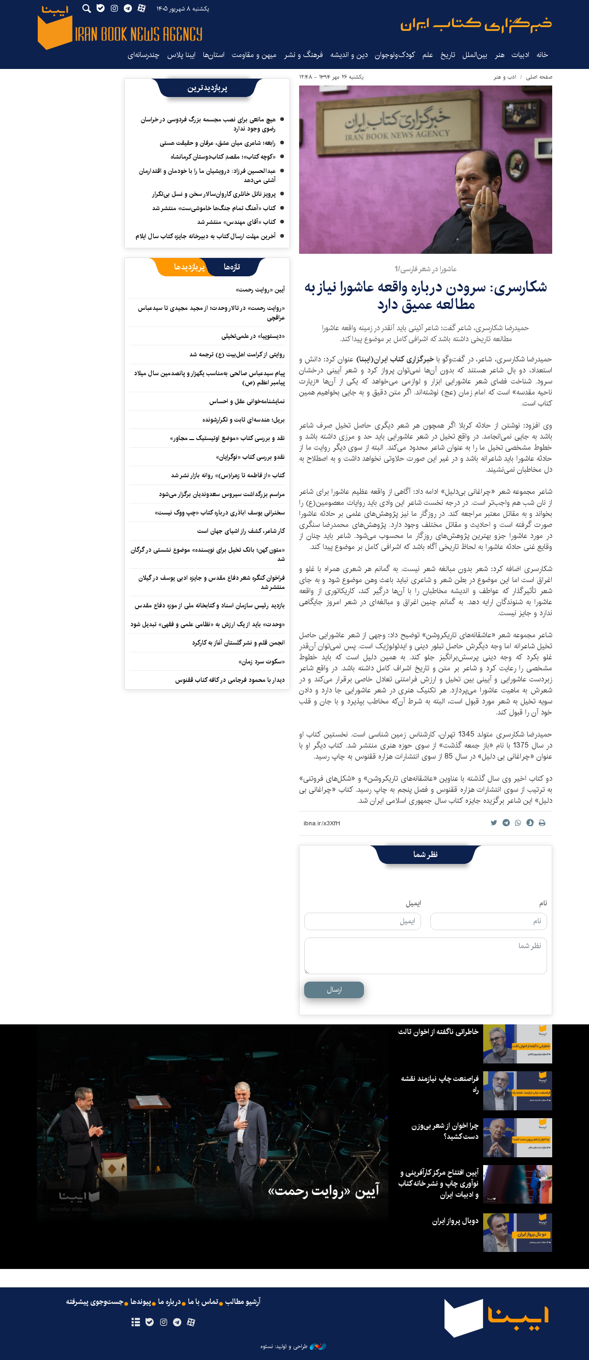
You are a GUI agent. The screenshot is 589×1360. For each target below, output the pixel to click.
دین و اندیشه (349, 55)
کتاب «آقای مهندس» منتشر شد (236, 222)
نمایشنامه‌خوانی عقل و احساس (247, 401)
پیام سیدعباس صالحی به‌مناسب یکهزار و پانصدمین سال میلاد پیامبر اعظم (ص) (209, 378)
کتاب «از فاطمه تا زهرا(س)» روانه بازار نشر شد (228, 475)
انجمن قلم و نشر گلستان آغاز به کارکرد (238, 643)
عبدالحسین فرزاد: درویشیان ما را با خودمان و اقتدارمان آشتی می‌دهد (207, 175)
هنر (499, 55)
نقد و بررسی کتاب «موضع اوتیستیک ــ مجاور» (227, 438)
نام (543, 903)
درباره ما (169, 1302)
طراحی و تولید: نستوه (283, 1347)
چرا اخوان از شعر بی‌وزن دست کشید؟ (445, 1131)
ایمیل (413, 903)
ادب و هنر (505, 77)
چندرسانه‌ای (143, 55)
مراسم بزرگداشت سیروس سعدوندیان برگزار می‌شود (222, 494)
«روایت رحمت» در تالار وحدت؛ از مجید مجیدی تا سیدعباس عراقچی (211, 312)
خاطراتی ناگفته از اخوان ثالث (438, 1032)
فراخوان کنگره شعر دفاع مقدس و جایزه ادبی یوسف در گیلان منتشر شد (212, 582)
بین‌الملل (474, 55)
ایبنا (476, 25)
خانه (543, 55)
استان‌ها (214, 55)
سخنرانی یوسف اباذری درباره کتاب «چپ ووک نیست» (220, 513)
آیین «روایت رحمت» (260, 290)
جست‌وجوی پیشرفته (94, 1302)
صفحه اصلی (539, 77)
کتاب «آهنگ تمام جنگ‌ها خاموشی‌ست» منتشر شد (214, 208)
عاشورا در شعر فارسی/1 (425, 269)
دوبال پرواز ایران (455, 1221)
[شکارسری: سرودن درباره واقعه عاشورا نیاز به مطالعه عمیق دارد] (425, 170)
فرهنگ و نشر (303, 55)
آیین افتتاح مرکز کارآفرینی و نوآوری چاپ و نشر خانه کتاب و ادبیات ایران (438, 1183)
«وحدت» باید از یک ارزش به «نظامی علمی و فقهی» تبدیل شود (207, 624)
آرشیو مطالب (242, 1302)
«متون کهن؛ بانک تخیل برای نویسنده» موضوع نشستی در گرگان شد (208, 554)
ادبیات (520, 55)
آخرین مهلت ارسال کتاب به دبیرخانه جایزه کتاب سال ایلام (206, 236)
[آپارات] (191, 1323)
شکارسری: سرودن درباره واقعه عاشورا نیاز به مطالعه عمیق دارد (426, 296)
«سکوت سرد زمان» (261, 662)
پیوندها (141, 1302)
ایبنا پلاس (181, 55)
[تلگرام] (177, 1323)
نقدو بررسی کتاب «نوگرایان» (250, 457)
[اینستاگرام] (163, 1323)
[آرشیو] (135, 1323)
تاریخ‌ (447, 55)
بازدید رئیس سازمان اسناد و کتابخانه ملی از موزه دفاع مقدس (210, 605)
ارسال (334, 989)
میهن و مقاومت (254, 55)
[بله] (149, 1323)
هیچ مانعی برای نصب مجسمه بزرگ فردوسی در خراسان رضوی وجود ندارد (208, 124)
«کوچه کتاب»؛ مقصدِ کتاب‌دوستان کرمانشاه (223, 157)
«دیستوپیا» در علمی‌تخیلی (253, 336)
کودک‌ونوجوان (395, 55)
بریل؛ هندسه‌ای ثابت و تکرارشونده (243, 420)
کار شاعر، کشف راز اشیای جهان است (241, 531)
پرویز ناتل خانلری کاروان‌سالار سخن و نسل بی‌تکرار (214, 194)
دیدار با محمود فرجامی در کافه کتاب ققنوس (230, 680)
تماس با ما (203, 1302)
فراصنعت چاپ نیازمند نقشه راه (440, 1084)
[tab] (232, 267)
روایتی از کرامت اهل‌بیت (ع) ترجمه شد (237, 354)
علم (427, 55)
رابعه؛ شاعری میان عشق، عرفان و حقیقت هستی (218, 143)
